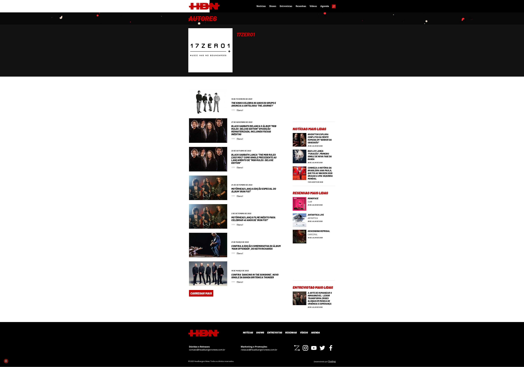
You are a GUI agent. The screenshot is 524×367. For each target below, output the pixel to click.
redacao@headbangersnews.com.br (259, 349)
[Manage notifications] (6, 361)
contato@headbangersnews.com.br (207, 349)
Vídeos (313, 6)
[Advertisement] (314, 105)
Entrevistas (286, 6)
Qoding (332, 361)
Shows (272, 6)
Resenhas (301, 6)
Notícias (261, 6)
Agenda (324, 6)
